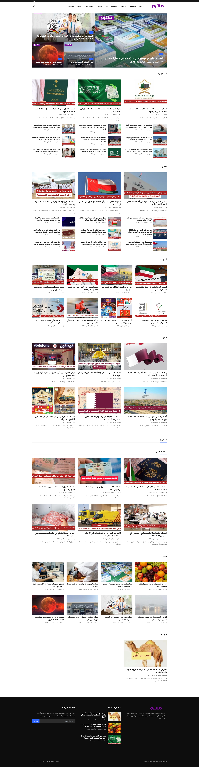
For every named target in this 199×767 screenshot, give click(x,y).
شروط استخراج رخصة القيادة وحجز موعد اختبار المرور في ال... (49, 288)
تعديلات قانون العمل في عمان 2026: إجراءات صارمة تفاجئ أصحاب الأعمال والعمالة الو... (140, 232)
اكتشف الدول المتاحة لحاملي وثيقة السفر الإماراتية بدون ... (56, 488)
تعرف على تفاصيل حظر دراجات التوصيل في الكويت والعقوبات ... (82, 321)
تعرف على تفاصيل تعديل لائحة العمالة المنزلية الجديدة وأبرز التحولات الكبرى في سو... (46, 138)
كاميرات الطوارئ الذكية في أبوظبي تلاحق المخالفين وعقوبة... (103, 534)
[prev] (99, 40)
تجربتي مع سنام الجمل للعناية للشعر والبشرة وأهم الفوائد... (147, 670)
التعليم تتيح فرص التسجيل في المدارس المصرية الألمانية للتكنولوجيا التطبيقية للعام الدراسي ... (65, 37)
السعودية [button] (133, 6)
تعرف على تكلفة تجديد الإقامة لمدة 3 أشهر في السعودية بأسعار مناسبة (93, 737)
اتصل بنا (42, 761)
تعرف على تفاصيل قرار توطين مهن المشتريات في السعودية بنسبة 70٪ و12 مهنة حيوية (46, 150)
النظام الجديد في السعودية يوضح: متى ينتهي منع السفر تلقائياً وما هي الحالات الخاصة (138, 150)
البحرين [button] (99, 6)
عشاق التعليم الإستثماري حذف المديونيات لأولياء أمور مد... (82, 63)
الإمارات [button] (123, 6)
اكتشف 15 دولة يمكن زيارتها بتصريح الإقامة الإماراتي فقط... (102, 488)
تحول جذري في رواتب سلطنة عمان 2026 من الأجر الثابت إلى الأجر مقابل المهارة (92, 219)
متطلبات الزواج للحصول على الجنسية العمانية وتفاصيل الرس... (55, 202)
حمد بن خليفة (163, 378)
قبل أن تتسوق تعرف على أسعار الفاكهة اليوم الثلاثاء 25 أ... (152, 585)
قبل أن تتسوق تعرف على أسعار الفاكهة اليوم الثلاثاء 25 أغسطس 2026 (93, 725)
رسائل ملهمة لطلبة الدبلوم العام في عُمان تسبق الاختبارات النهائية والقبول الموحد (93, 231)
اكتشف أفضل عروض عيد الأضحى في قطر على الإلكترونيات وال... (55, 418)
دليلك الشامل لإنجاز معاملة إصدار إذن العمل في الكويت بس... (153, 321)
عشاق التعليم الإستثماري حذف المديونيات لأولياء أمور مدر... (83, 618)
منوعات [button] (71, 6)
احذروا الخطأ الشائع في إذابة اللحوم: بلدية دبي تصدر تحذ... (55, 534)
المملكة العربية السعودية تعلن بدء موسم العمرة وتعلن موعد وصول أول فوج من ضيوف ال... (93, 139)
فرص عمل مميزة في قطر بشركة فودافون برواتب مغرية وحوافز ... (54, 374)
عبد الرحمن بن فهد (161, 492)
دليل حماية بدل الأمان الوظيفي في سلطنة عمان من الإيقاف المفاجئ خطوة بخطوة (93, 243)
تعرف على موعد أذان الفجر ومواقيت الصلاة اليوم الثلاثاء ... (82, 585)
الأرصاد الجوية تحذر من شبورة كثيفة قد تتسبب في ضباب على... (152, 618)
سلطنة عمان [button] (89, 6)
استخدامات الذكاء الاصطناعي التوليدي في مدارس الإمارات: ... (148, 534)
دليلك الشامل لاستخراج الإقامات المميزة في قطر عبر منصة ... (99, 374)
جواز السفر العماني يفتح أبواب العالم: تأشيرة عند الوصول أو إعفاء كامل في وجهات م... (46, 231)
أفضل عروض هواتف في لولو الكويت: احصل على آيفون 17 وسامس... (116, 321)
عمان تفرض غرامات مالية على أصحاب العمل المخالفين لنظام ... (147, 202)
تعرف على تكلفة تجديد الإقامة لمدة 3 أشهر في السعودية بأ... (100, 110)
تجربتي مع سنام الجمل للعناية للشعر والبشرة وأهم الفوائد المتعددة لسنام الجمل (93, 715)
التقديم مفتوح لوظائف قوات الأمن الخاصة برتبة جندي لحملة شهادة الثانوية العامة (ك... (92, 150)
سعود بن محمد (162, 114)
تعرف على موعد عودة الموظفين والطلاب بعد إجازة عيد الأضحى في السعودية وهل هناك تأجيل (92, 127)
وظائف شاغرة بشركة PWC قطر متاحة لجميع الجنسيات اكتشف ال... (147, 374)
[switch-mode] (33, 1)
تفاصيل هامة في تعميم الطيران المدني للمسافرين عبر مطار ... (50, 321)
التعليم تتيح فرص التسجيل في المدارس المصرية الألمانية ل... (118, 618)
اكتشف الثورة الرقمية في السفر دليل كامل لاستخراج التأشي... (151, 288)
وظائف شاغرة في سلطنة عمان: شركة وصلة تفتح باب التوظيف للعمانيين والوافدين (47, 219)
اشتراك (36, 721)
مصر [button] (79, 6)
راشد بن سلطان (162, 292)
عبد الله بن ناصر (162, 589)
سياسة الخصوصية (53, 761)
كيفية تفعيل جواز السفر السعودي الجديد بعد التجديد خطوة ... (55, 110)
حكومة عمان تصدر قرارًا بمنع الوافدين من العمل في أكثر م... (100, 202)
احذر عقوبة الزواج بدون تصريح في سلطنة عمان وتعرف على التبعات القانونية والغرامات (46, 243)
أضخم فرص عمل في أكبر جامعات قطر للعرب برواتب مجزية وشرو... (147, 418)
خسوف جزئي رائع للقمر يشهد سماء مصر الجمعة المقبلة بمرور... (49, 618)
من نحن (35, 761)
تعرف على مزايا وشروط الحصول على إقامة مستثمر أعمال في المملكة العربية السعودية (138, 126)
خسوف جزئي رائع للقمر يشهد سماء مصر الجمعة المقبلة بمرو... (49, 63)
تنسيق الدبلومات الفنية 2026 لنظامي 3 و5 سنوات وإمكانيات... (48, 585)
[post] (131, 40)
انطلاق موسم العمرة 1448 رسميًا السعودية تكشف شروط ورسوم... (147, 110)
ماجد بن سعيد (162, 207)
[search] (34, 6)
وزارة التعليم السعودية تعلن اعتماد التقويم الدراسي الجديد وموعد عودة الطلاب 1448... (46, 126)
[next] (163, 40)
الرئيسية (141, 6)
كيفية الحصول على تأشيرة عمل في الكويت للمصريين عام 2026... (83, 288)
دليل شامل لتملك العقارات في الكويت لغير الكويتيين (116, 288)
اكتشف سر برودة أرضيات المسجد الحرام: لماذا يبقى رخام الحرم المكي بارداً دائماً (139, 138)
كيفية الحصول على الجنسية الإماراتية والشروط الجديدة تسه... (146, 488)
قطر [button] (107, 6)
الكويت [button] (114, 6)
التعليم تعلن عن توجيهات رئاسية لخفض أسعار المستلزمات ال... (117, 585)
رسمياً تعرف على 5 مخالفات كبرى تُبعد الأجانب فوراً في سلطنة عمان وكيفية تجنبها (139, 243)
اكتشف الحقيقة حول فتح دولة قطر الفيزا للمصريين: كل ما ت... (102, 418)
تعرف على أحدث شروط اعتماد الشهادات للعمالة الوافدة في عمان (139, 219)
